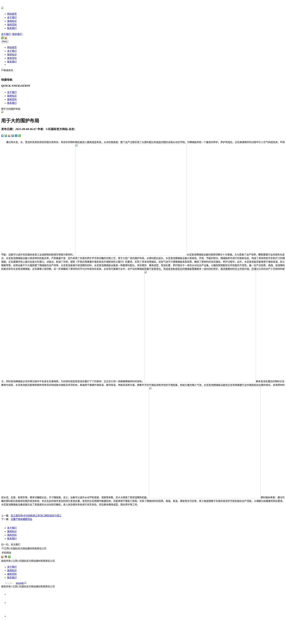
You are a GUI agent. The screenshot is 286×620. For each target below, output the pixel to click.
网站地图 (20, 583)
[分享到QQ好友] (6, 557)
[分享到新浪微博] (6, 38)
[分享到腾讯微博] (12, 136)
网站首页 (12, 14)
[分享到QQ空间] (6, 136)
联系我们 (12, 28)
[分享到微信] (2, 38)
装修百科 (12, 24)
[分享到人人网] (16, 136)
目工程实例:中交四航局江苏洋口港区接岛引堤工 (36, 515)
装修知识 (12, 21)
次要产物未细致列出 (21, 519)
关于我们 (12, 17)
